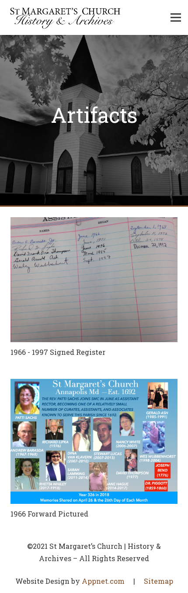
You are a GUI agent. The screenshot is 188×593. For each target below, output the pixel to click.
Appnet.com (103, 581)
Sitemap (158, 581)
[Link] (65, 17)
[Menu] (176, 17)
